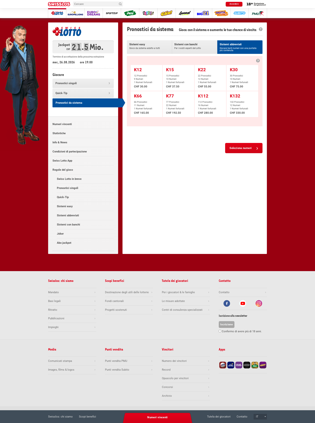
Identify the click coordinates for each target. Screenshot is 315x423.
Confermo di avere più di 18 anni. (242, 331)
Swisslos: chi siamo (60, 416)
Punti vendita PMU (116, 361)
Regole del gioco (62, 169)
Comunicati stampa (60, 361)
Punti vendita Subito (117, 369)
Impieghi (53, 327)
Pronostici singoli (66, 83)
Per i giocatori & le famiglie (178, 292)
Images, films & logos (61, 369)
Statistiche (59, 133)
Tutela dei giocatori (219, 416)
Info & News (59, 142)
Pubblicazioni (56, 318)
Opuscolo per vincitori (175, 378)
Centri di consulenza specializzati (182, 309)
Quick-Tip (61, 93)
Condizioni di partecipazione (69, 151)
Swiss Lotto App (62, 160)
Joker (60, 233)
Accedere (234, 4)
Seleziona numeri (241, 148)
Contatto (242, 416)
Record (166, 369)
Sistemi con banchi (68, 224)
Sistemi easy (65, 206)
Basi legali (54, 301)
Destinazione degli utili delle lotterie (127, 292)
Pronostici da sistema (69, 102)
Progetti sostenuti (116, 309)
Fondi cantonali (114, 301)
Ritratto (52, 309)
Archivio (167, 395)
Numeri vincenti (62, 124)
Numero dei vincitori (174, 361)
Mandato (53, 292)
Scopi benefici (87, 416)
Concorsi (167, 387)
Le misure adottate (173, 301)
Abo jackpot (64, 242)
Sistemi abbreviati (68, 215)
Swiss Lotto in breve (69, 179)
